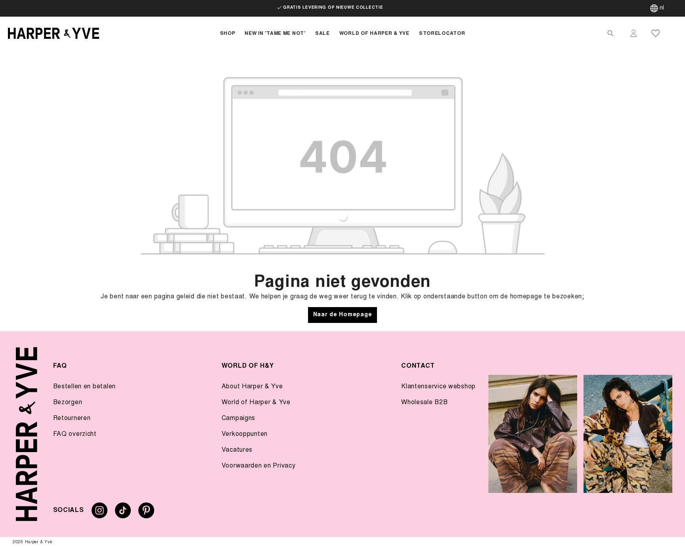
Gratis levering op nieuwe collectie (333, 8)
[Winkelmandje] (674, 33)
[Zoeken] (610, 33)
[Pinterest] (146, 513)
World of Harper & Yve (256, 402)
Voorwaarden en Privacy (259, 466)
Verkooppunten (245, 434)
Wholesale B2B (424, 402)
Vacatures (237, 450)
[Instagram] (99, 513)
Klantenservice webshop (438, 387)
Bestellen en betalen (84, 387)
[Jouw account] (633, 33)
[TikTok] (123, 513)
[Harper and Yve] (26, 434)
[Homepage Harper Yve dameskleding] (107, 33)
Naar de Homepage (342, 315)
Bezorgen (67, 402)
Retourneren (72, 418)
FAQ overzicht (75, 434)
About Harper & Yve (252, 387)
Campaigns (238, 418)
